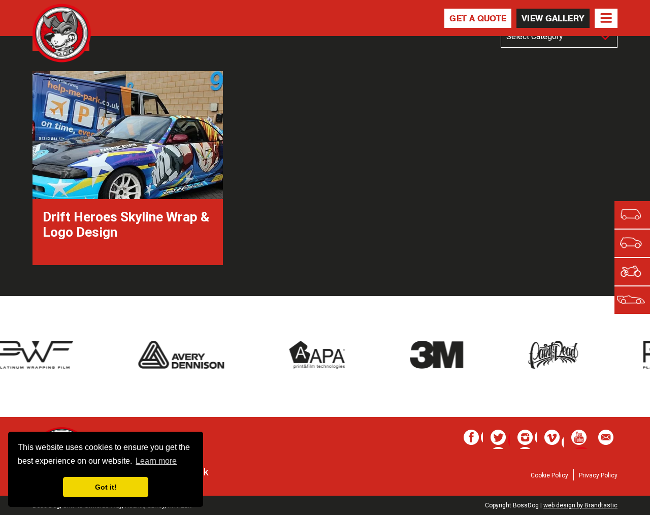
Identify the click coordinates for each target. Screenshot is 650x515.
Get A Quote (477, 18)
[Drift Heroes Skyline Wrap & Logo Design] (127, 257)
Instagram (527, 439)
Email (608, 439)
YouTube (581, 439)
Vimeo (554, 439)
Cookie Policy (549, 475)
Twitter (500, 439)
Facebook (473, 439)
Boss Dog (61, 34)
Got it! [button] (106, 487)
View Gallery (553, 18)
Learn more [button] (156, 461)
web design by (580, 505)
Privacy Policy (598, 475)
